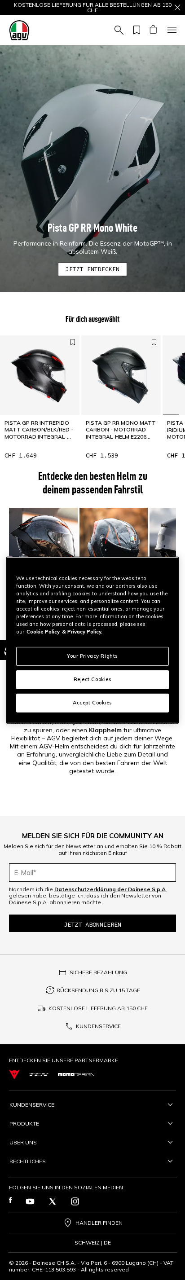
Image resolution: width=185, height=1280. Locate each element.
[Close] (177, 7)
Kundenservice (31, 1104)
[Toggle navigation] (170, 30)
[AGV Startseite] (19, 30)
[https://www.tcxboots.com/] (39, 1075)
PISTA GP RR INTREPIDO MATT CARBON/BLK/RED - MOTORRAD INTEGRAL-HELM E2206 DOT (38, 429)
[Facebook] (10, 1201)
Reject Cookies (93, 679)
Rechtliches (27, 1161)
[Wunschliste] (135, 30)
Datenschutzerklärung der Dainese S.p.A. (110, 889)
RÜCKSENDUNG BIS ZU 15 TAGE (98, 990)
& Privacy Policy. (82, 632)
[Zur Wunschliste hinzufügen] (72, 342)
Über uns (23, 1142)
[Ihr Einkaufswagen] (153, 30)
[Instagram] (74, 1201)
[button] (92, 168)
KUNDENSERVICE (98, 1026)
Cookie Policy (43, 632)
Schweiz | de (93, 1242)
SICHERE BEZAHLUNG (98, 972)
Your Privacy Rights (92, 656)
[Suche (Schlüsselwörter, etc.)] (117, 30)
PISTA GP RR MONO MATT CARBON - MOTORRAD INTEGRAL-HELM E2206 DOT (121, 429)
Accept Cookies (92, 702)
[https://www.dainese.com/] (14, 1074)
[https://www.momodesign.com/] (76, 1074)
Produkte (24, 1123)
